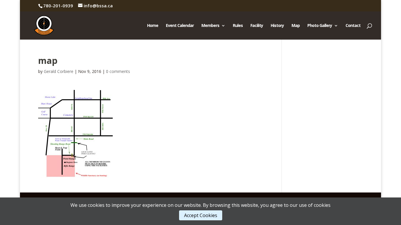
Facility (256, 25)
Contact (353, 25)
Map (296, 25)
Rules (238, 25)
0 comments (118, 71)
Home (152, 25)
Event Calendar (180, 25)
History (277, 25)
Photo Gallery (319, 25)
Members (210, 25)
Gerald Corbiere (58, 71)
